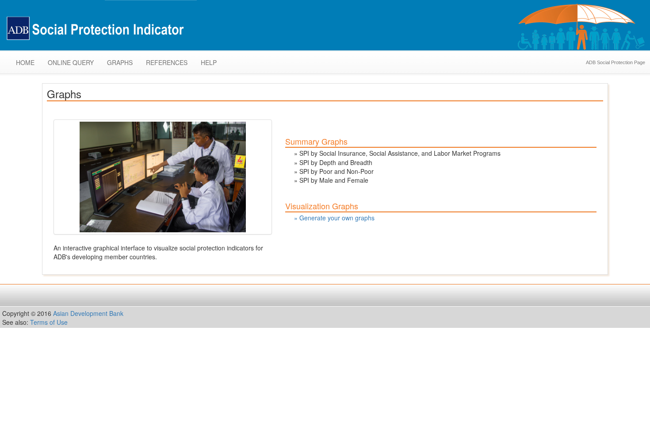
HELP (209, 62)
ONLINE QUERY (71, 62)
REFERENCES (166, 62)
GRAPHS (120, 62)
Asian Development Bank (88, 313)
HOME (25, 62)
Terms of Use (49, 322)
